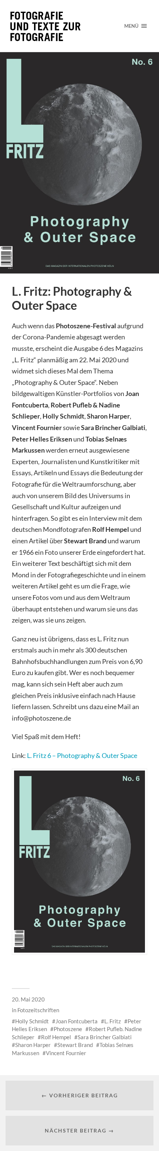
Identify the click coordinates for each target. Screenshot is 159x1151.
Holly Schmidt (32, 1021)
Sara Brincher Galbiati (105, 1037)
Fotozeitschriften (38, 1010)
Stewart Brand (75, 1044)
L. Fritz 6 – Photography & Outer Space (82, 755)
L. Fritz (112, 1021)
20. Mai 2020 (28, 999)
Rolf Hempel (56, 1037)
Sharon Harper (33, 1044)
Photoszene (68, 1029)
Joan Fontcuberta (76, 1021)
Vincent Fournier (66, 1053)
